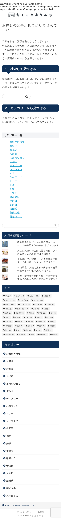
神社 (8, 330)
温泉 (19, 326)
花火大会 (15, 212)
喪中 (53, 313)
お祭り (13, 146)
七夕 (12, 185)
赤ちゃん (9, 334)
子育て (13, 193)
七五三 (13, 181)
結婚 (28, 330)
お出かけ (33, 296)
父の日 (13, 204)
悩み (39, 317)
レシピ (50, 304)
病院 (52, 326)
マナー (13, 173)
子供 (28, 317)
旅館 (30, 321)
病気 (42, 326)
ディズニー (16, 165)
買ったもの (16, 216)
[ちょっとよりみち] (30, 15)
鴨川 (54, 334)
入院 (36, 309)
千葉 (42, 313)
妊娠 (12, 189)
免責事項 (41, 512)
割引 (31, 313)
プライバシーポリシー (25, 512)
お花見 (13, 150)
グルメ (13, 161)
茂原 (48, 330)
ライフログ (16, 177)
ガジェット (10, 300)
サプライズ (38, 300)
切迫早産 (20, 313)
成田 (50, 317)
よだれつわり (17, 157)
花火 (38, 330)
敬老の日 (15, 197)
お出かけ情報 (17, 142)
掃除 (19, 321)
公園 (46, 309)
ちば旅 (13, 153)
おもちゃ (20, 296)
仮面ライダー (22, 309)
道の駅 (22, 334)
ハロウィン (16, 169)
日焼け (41, 321)
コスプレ (24, 300)
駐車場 (43, 334)
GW (8, 296)
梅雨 (52, 321)
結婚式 (13, 208)
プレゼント (25, 304)
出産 (8, 313)
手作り (8, 321)
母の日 (13, 201)
